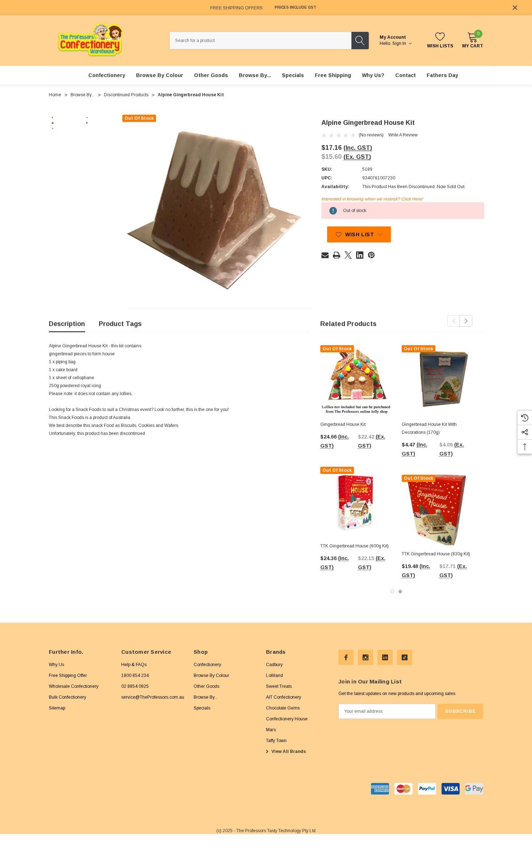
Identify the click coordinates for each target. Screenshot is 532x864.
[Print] (336, 255)
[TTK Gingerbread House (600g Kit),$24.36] (355, 502)
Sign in (399, 43)
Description (67, 323)
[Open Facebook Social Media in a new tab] (346, 657)
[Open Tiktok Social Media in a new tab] (404, 657)
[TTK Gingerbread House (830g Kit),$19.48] (437, 510)
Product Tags (120, 323)
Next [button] (466, 321)
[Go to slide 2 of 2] (400, 591)
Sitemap (57, 708)
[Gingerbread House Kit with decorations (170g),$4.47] (437, 380)
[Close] (515, 7)
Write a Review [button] (403, 134)
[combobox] (260, 40)
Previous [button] (453, 321)
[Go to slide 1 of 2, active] (392, 591)
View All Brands (288, 751)
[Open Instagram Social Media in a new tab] (365, 657)
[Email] (325, 255)
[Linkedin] (359, 255)
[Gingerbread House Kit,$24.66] (355, 380)
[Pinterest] (371, 255)
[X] (348, 255)
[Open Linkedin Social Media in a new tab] (385, 657)
